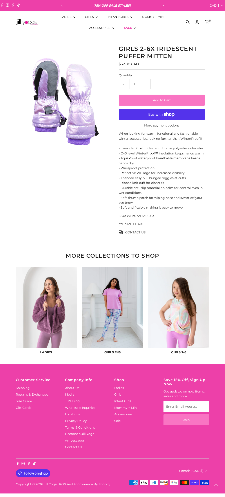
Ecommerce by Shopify (92, 484)
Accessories (100, 27)
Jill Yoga (50, 484)
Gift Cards (23, 408)
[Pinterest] (13, 5)
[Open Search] (188, 22)
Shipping (23, 388)
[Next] (163, 6)
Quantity (125, 75)
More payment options (161, 125)
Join (186, 420)
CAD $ (215, 5)
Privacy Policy (76, 421)
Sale (128, 27)
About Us (72, 388)
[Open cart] (207, 22)
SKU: (122, 216)
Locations (72, 414)
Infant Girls (118, 16)
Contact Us (73, 447)
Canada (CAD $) (191, 471)
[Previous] (62, 6)
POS (62, 484)
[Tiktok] (18, 5)
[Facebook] (2, 5)
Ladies (66, 16)
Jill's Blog (72, 401)
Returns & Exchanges (32, 394)
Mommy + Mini (153, 16)
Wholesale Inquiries (80, 408)
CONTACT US (135, 232)
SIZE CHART (134, 224)
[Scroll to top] (216, 484)
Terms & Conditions (80, 427)
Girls (90, 16)
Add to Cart (162, 100)
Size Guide (24, 401)
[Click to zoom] (104, 48)
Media (69, 394)
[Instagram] (7, 5)
